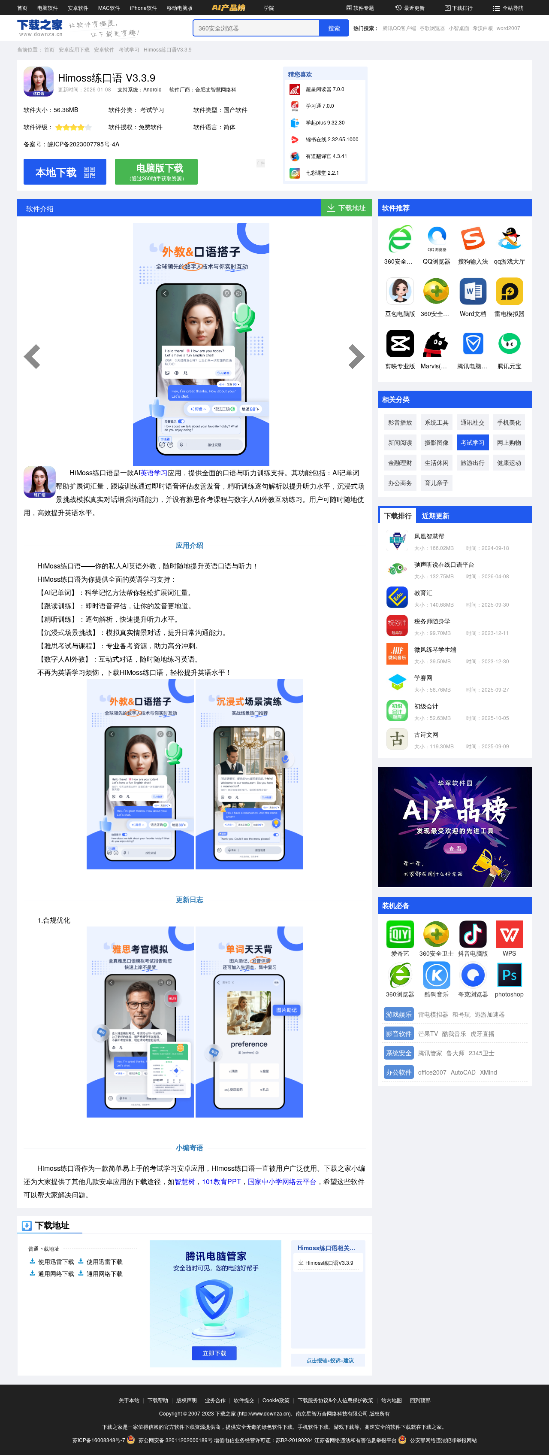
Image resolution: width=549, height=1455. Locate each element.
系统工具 (437, 422)
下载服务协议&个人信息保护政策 (335, 1399)
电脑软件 (47, 7)
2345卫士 (482, 1052)
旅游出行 (473, 462)
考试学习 (129, 49)
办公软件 (399, 1071)
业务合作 (215, 1399)
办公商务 (400, 482)
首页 (22, 7)
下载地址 (352, 208)
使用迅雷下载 (56, 1261)
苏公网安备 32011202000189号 (175, 1439)
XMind (488, 1072)
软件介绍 (40, 208)
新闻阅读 (400, 442)
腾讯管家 (430, 1052)
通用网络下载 (56, 1273)
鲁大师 (455, 1052)
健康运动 (509, 462)
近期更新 (435, 515)
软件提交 (244, 1399)
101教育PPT (221, 1181)
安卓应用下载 (74, 49)
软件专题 (363, 7)
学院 (269, 7)
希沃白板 (483, 27)
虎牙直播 (483, 1033)
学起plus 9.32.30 (325, 122)
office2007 (432, 1072)
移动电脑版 (180, 7)
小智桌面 (459, 27)
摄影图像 (437, 442)
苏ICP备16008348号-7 (98, 1439)
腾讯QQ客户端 (399, 27)
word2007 (508, 27)
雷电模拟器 (433, 1014)
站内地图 (391, 1399)
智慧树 (185, 1181)
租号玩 (461, 1014)
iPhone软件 (143, 7)
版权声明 (186, 1399)
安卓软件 (78, 7)
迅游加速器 (490, 1014)
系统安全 (399, 1052)
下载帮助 (158, 1399)
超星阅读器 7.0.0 (324, 88)
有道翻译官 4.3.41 (326, 155)
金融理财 (400, 462)
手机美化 (509, 422)
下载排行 (462, 7)
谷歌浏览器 (432, 27)
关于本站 (129, 1399)
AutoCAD (463, 1072)
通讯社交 (473, 422)
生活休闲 (437, 462)
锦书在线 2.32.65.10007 (333, 139)
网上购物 (509, 442)
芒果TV (428, 1033)
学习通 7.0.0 (319, 105)
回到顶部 (420, 1399)
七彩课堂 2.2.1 (322, 172)
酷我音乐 (454, 1033)
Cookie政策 (276, 1399)
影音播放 (400, 422)
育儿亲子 (437, 482)
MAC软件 (109, 7)
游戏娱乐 (399, 1013)
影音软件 (399, 1033)
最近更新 (414, 7)
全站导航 (513, 7)
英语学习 (154, 472)
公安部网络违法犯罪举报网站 (443, 1439)
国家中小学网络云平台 (282, 1181)
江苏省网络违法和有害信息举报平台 (355, 1439)
